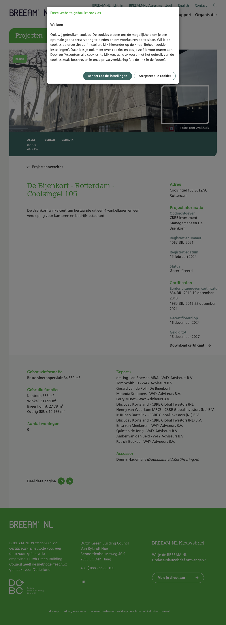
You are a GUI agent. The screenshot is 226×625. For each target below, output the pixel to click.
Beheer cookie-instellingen (107, 76)
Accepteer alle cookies (155, 76)
